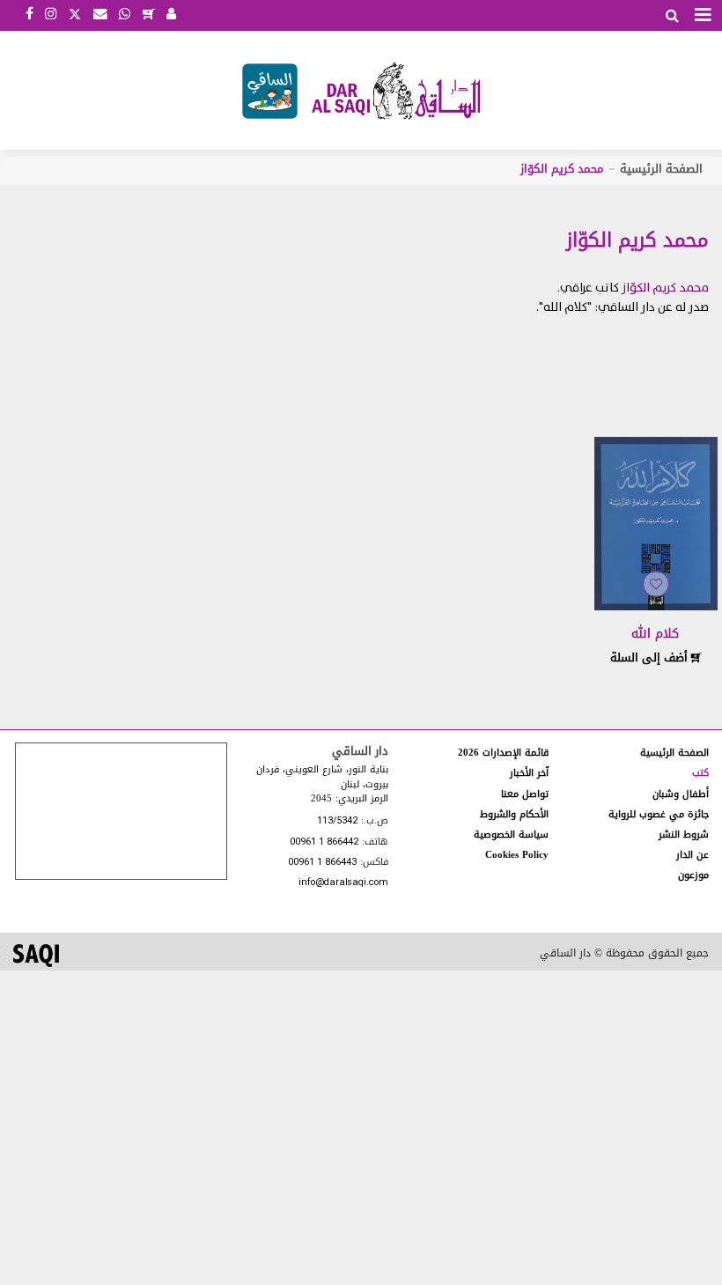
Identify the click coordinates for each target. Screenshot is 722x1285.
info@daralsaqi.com (343, 883)
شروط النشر (684, 834)
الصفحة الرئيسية (661, 169)
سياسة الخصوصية (511, 834)
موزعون (693, 875)
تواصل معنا (525, 794)
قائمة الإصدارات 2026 (503, 752)
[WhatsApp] (124, 15)
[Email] (100, 15)
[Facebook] (29, 15)
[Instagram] (50, 15)
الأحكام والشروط (514, 814)
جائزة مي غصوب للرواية (658, 814)
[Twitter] (75, 12)
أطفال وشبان (680, 794)
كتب (700, 773)
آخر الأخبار (529, 773)
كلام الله (655, 634)
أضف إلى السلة (650, 657)
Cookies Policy (517, 855)
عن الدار (692, 855)
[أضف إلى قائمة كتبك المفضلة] (656, 585)
